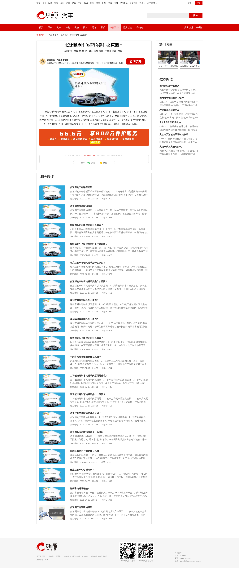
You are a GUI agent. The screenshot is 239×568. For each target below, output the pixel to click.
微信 (93, 163)
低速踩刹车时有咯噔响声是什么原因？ (89, 281)
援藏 (86, 3)
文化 (80, 3)
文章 (59, 27)
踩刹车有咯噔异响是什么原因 (84, 451)
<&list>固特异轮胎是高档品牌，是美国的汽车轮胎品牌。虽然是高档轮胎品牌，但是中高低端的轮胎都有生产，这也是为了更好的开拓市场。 (178, 92)
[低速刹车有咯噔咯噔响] (52, 206)
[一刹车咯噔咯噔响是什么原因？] (52, 356)
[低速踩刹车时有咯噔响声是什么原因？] (52, 281)
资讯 (44, 3)
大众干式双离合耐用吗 (170, 146)
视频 (76, 27)
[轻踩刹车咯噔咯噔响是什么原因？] (52, 224)
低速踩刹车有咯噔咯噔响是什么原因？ (89, 244)
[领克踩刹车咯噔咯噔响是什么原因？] (52, 262)
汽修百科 (114, 27)
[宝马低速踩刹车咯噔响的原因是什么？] (52, 375)
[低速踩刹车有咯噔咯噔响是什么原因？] (52, 243)
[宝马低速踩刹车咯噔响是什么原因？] (52, 394)
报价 (103, 27)
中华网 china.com (48, 15)
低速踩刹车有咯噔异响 (81, 187)
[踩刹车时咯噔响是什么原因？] (52, 300)
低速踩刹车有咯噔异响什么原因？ (86, 338)
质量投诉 (188, 27)
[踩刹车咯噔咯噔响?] (52, 488)
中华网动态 (103, 556)
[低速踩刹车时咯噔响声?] (52, 469)
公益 (104, 3)
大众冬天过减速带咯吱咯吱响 (173, 134)
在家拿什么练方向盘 (169, 110)
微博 (105, 163)
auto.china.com (89, 155)
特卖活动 (127, 27)
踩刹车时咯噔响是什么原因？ (84, 300)
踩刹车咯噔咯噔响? (79, 488)
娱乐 (62, 3)
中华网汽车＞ (42, 35)
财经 (56, 3)
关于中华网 (41, 556)
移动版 (199, 27)
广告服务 (50, 556)
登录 (198, 3)
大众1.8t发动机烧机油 (170, 122)
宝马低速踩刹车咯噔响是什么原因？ (88, 394)
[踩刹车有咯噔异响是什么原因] (52, 450)
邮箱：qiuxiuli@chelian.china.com (188, 561)
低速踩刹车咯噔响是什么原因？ (74, 35)
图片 (85, 27)
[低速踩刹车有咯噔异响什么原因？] (52, 337)
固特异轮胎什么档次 (169, 86)
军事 (50, 3)
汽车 (68, 3)
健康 (98, 3)
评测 (68, 27)
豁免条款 (85, 556)
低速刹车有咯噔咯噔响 (81, 206)
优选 (110, 3)
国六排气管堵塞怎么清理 (171, 98)
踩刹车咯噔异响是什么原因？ (84, 319)
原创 (50, 27)
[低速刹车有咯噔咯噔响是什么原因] (52, 431)
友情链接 (93, 556)
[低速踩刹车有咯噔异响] (52, 187)
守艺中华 (124, 3)
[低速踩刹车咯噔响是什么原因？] (52, 413)
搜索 (195, 15)
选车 (94, 27)
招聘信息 (67, 556)
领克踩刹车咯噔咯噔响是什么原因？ (88, 262)
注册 (190, 3)
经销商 (139, 27)
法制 (116, 3)
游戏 (74, 3)
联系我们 (59, 556)
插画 (92, 3)
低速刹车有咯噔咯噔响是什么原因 (86, 432)
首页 (38, 3)
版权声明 (76, 556)
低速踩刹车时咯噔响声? (82, 469)
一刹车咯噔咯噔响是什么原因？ (85, 357)
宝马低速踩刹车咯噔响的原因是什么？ (89, 375)
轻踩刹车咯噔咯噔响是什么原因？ (86, 225)
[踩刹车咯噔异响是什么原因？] (52, 318)
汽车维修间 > (54, 35)
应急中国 (133, 3)
